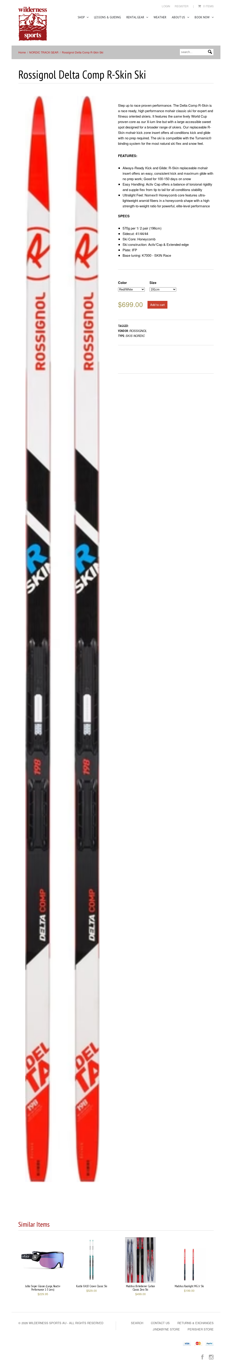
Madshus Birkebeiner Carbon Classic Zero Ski (140, 1288)
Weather (160, 17)
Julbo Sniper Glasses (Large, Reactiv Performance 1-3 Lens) (42, 1288)
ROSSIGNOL (138, 331)
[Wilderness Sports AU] (32, 24)
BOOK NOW (202, 17)
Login (166, 6)
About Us (179, 17)
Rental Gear (135, 17)
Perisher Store (201, 1329)
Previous (21, 643)
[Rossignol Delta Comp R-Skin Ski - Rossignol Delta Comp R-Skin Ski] (62, 639)
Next (103, 643)
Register (181, 6)
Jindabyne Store (166, 1329)
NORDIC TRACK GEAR (43, 52)
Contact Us (160, 1323)
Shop (81, 17)
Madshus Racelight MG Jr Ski (189, 1286)
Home (22, 52)
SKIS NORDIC (135, 336)
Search (137, 1323)
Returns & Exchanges (195, 1323)
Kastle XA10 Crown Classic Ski (91, 1286)
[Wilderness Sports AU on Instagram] (211, 1357)
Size (153, 282)
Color (122, 282)
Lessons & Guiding (107, 17)
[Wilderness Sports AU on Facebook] (202, 1357)
